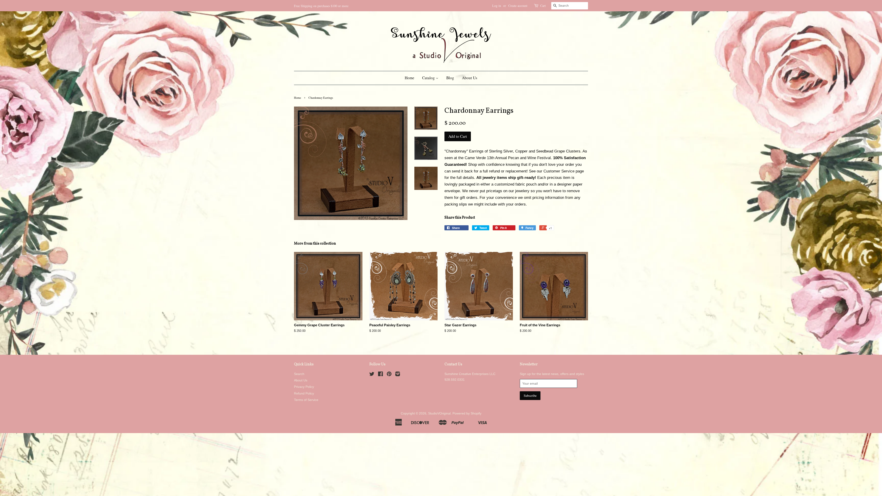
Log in (496, 5)
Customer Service (558, 171)
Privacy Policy (304, 387)
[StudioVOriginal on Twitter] (371, 375)
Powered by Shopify (466, 413)
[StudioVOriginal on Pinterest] (389, 375)
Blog (450, 77)
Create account (517, 5)
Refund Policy (304, 393)
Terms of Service (306, 400)
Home (409, 77)
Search (299, 374)
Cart (543, 5)
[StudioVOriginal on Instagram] (397, 375)
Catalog (429, 77)
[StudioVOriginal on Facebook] (380, 375)
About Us (469, 77)
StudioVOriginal (439, 413)
